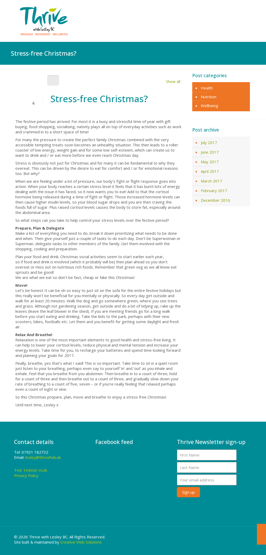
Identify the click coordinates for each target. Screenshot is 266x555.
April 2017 (210, 171)
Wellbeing (209, 105)
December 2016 (215, 200)
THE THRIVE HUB (30, 470)
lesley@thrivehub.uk (43, 457)
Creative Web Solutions (81, 542)
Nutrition (208, 96)
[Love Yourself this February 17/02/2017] (261, 534)
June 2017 (210, 152)
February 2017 (214, 190)
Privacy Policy (26, 475)
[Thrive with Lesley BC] (44, 21)
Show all (173, 81)
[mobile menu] (243, 20)
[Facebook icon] (237, 536)
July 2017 (209, 142)
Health (207, 87)
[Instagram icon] (244, 536)
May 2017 (210, 161)
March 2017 (211, 181)
